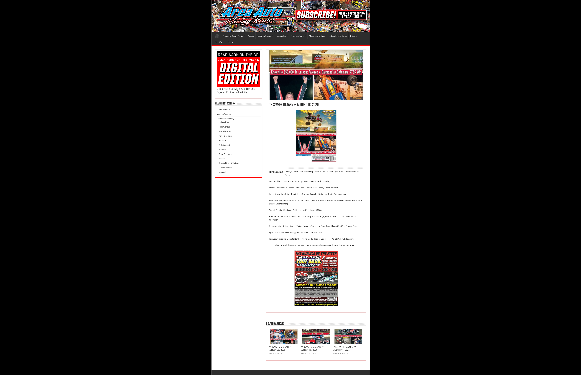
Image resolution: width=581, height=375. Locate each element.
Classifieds (219, 42)
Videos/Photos (225, 168)
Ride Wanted (224, 145)
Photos (251, 36)
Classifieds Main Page (226, 119)
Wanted (222, 172)
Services (222, 149)
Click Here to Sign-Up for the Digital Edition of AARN (236, 90)
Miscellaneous (225, 131)
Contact (231, 42)
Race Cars (223, 140)
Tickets (222, 159)
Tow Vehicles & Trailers (229, 163)
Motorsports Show (317, 36)
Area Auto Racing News (233, 36)
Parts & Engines (225, 136)
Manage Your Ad (224, 114)
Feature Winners (264, 36)
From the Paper (297, 36)
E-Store (353, 36)
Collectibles (224, 122)
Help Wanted (224, 127)
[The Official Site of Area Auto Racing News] (291, 16)
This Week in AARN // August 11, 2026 (344, 348)
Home (217, 35)
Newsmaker (281, 36)
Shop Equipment (226, 154)
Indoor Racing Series (338, 36)
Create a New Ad (224, 109)
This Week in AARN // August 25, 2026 (280, 348)
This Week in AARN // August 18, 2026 (312, 348)
